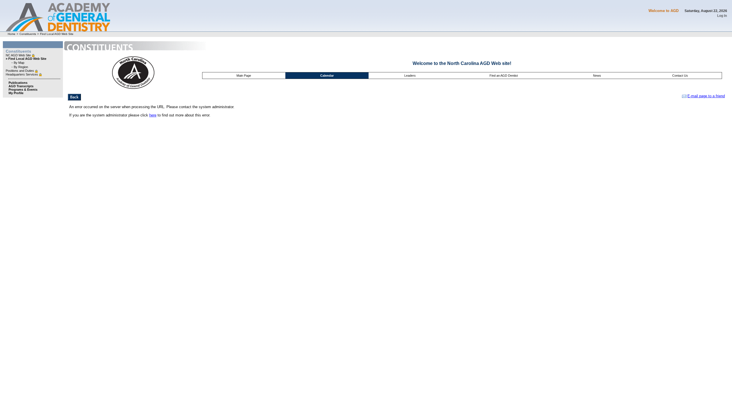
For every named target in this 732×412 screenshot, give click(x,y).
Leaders (410, 75)
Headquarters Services (22, 74)
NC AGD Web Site (19, 55)
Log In (722, 16)
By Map (19, 62)
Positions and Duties (20, 70)
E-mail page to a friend (706, 96)
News (597, 75)
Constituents (27, 33)
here (152, 115)
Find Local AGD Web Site (56, 33)
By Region (21, 67)
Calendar (327, 75)
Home (11, 33)
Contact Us (680, 75)
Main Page (243, 75)
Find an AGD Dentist (504, 75)
